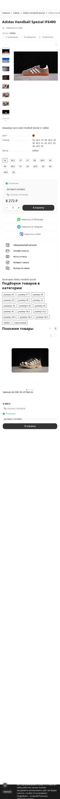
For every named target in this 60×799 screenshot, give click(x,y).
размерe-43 (25, 305)
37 (42, 140)
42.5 (50, 143)
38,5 (50, 140)
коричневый (20, 322)
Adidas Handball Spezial (34, 13)
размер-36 (9, 294)
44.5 (38, 146)
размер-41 (38, 300)
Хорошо (7, 791)
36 (33, 140)
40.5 (38, 143)
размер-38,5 (42, 317)
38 (46, 140)
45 (42, 146)
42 (45, 143)
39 (54, 140)
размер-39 (9, 300)
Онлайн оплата (21, 251)
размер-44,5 (10, 317)
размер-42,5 (40, 311)
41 (42, 143)
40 (33, 143)
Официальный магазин (25, 245)
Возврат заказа (21, 262)
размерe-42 (9, 305)
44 (33, 146)
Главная (6, 13)
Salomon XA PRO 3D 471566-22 (18, 392)
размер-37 (23, 294)
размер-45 (9, 311)
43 (54, 143)
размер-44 (40, 305)
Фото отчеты (20, 256)
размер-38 (38, 294)
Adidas (16, 13)
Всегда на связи (21, 268)
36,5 (38, 140)
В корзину (38, 207)
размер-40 (23, 300)
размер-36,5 (26, 317)
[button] (5, 120)
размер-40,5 (24, 311)
